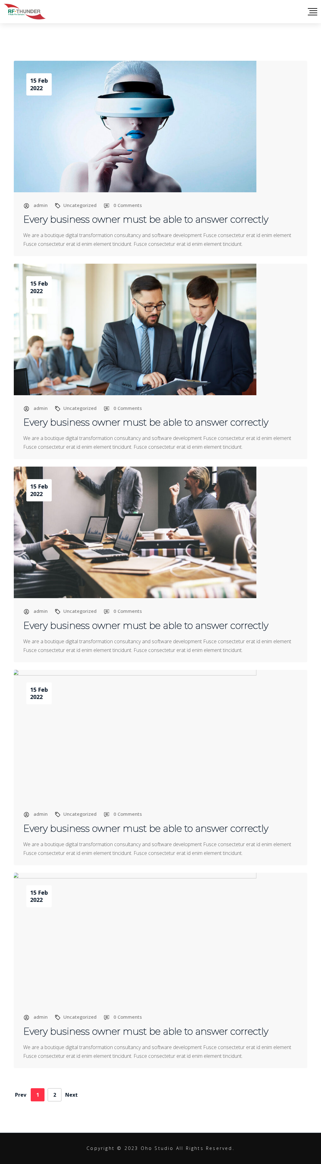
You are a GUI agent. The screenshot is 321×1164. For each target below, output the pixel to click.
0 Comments (127, 205)
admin (41, 205)
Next (71, 1094)
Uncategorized (80, 205)
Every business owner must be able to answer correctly (145, 219)
